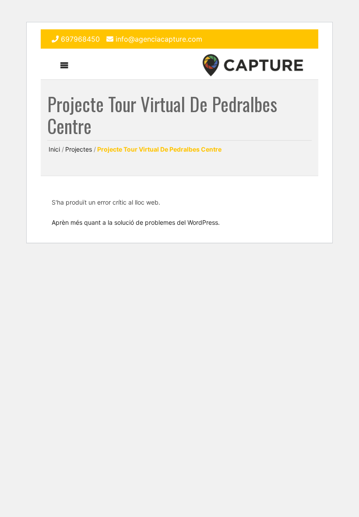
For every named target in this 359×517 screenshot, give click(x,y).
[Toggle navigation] (64, 65)
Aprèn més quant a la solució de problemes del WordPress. (136, 222)
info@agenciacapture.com (159, 39)
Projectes (78, 149)
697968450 (80, 39)
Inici (54, 149)
